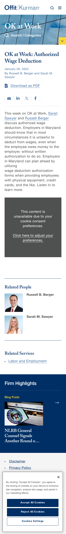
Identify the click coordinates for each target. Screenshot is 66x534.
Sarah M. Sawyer (40, 317)
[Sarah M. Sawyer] (14, 325)
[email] (9, 98)
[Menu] (59, 8)
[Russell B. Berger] (14, 303)
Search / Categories (26, 35)
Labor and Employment (27, 361)
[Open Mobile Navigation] (62, 41)
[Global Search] (52, 8)
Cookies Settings (33, 521)
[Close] (58, 477)
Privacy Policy (20, 468)
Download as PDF (25, 86)
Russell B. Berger (40, 295)
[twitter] (26, 99)
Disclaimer (17, 462)
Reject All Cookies (33, 512)
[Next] (57, 402)
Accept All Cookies (33, 503)
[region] (32, 502)
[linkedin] (18, 99)
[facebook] (35, 99)
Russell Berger (37, 118)
